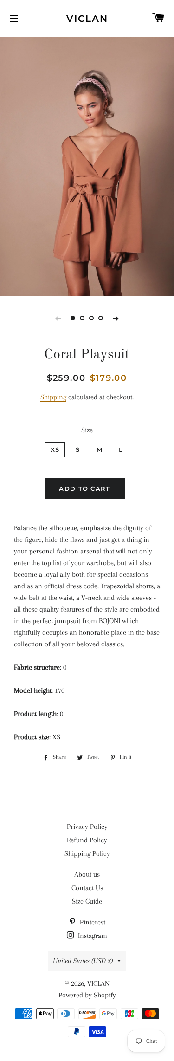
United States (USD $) (83, 961)
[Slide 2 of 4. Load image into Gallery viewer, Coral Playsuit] (82, 318)
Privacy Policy (87, 826)
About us (87, 874)
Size (87, 430)
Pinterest (91, 922)
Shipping (53, 397)
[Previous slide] (58, 318)
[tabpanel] (87, 165)
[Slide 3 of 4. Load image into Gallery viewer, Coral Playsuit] (92, 318)
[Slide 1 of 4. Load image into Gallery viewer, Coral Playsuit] (73, 318)
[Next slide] (116, 318)
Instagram (91, 935)
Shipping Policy (87, 853)
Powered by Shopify (87, 995)
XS (55, 449)
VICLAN (87, 18)
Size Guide (87, 901)
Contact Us (87, 888)
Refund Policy (87, 840)
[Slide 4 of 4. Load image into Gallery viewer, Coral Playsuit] (101, 318)
